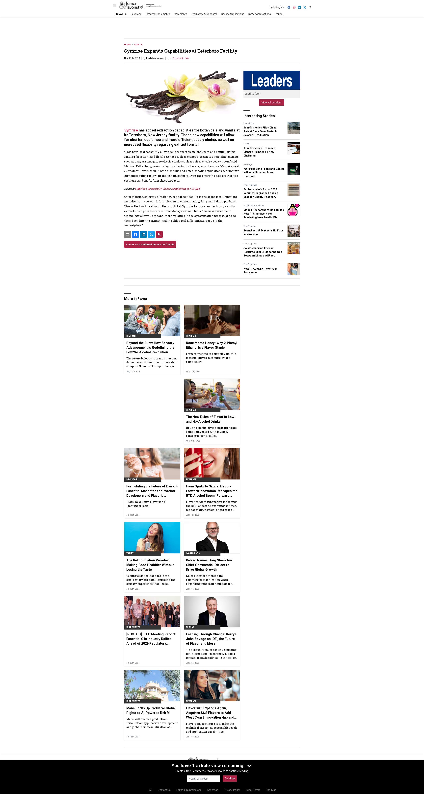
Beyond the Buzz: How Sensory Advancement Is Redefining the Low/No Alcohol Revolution (150, 347)
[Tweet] (151, 234)
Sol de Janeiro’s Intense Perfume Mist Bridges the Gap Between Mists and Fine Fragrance (262, 252)
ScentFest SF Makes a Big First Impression (263, 232)
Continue (230, 778)
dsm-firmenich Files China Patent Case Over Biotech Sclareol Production (260, 131)
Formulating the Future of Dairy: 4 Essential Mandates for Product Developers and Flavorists (152, 491)
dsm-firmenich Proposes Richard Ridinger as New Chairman (259, 152)
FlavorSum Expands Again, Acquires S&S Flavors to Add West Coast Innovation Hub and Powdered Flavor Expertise (210, 713)
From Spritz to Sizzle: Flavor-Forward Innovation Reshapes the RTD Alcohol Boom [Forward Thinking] (211, 491)
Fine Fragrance (250, 185)
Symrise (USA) (181, 58)
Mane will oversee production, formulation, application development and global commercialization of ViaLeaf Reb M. (152, 723)
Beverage (247, 164)
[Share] (135, 234)
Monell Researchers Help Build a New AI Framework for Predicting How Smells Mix (264, 213)
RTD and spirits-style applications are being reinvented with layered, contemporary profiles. (211, 431)
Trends (130, 553)
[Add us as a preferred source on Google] (159, 234)
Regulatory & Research (254, 205)
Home (127, 44)
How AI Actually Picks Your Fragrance (260, 270)
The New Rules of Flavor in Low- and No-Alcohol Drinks (211, 419)
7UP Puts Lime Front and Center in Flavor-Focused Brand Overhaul (263, 172)
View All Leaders (272, 102)
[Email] (127, 234)
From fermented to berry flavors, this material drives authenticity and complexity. (211, 357)
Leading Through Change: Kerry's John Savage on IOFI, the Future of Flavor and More (211, 638)
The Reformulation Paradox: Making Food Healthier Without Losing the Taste (150, 565)
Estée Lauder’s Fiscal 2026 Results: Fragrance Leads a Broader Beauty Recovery (260, 193)
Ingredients (248, 123)
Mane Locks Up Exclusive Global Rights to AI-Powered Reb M (151, 710)
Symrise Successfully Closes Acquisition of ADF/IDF (167, 188)
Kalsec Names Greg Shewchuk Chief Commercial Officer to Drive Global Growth (209, 565)
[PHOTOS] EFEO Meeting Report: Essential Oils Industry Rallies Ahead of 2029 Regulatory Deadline (151, 639)
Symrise (131, 130)
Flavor (138, 44)
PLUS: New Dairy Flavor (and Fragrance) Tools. (145, 504)
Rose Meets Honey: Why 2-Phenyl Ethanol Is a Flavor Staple (211, 345)
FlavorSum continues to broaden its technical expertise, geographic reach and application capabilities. (211, 727)
